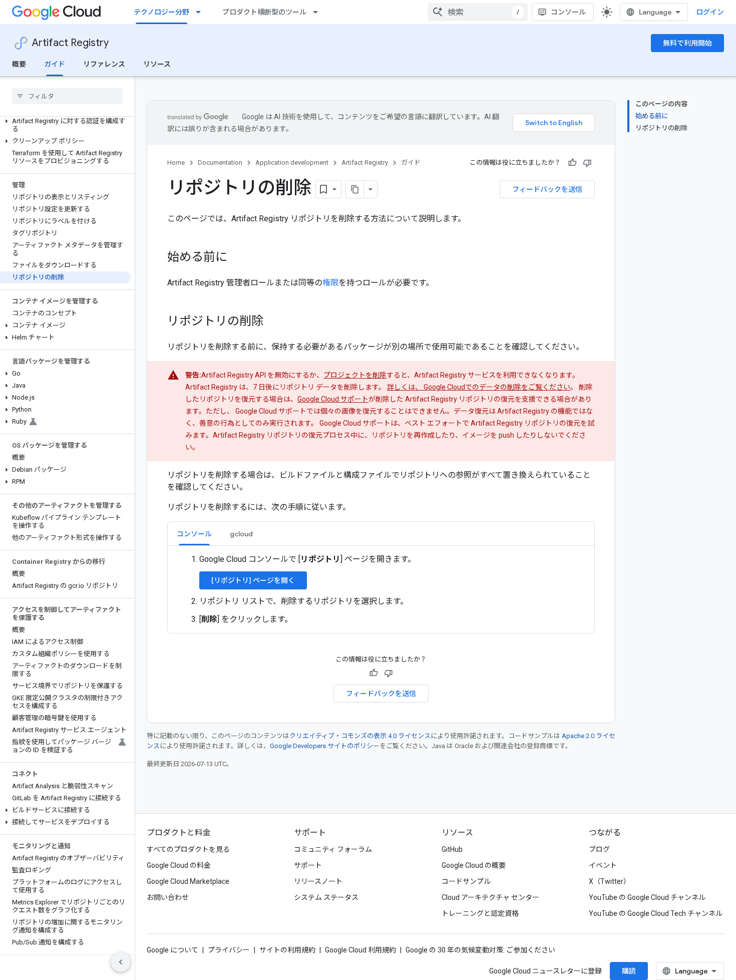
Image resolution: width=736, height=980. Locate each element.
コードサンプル (466, 881)
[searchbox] (67, 96)
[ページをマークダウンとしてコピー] (355, 189)
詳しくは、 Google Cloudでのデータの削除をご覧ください (478, 387)
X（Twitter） (609, 881)
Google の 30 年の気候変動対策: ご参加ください (480, 950)
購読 (629, 970)
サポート (308, 865)
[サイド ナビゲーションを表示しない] (121, 962)
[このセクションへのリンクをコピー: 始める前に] (237, 258)
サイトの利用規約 (287, 950)
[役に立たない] (587, 162)
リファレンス (104, 64)
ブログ (599, 849)
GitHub (452, 849)
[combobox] (478, 12)
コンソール (568, 12)
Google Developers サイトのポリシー (325, 746)
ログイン (710, 12)
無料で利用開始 (687, 43)
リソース (157, 64)
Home (176, 162)
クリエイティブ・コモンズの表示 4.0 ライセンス (360, 736)
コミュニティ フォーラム (333, 849)
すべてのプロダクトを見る (188, 849)
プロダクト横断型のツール (264, 12)
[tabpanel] (381, 589)
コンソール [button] (194, 533)
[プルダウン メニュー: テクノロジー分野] (201, 12)
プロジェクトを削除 (355, 375)
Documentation (220, 162)
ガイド (54, 64)
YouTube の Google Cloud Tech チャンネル (655, 913)
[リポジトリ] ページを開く (253, 580)
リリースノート (318, 881)
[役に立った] (572, 162)
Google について (172, 950)
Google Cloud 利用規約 (360, 950)
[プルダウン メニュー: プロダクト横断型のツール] (318, 12)
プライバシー (229, 950)
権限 (330, 282)
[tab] (194, 533)
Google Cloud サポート (333, 399)
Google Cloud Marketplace (188, 881)
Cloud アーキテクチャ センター (490, 897)
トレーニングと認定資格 (480, 913)
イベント (603, 865)
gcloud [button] (241, 533)
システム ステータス (326, 897)
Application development (291, 162)
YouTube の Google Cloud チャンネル (647, 897)
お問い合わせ (168, 897)
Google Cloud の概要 (474, 865)
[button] (65, 125)
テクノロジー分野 (161, 12)
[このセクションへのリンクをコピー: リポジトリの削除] (273, 322)
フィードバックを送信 (547, 189)
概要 (19, 64)
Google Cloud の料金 (179, 865)
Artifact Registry (70, 43)
